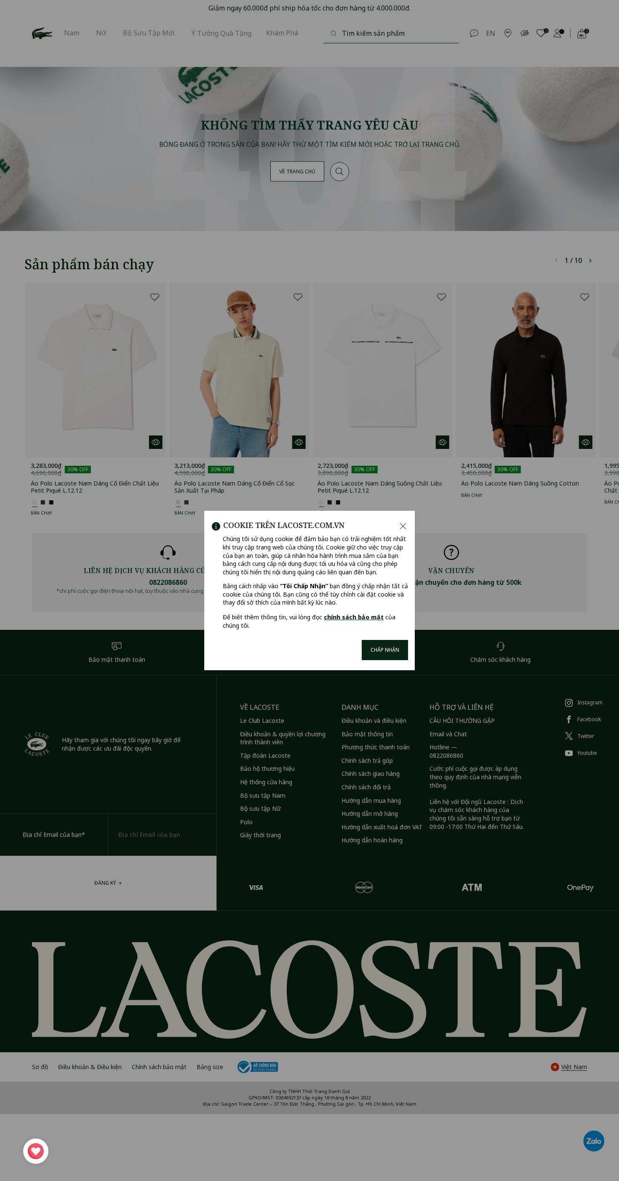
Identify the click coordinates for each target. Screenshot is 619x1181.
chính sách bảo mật (354, 617)
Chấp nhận (385, 649)
